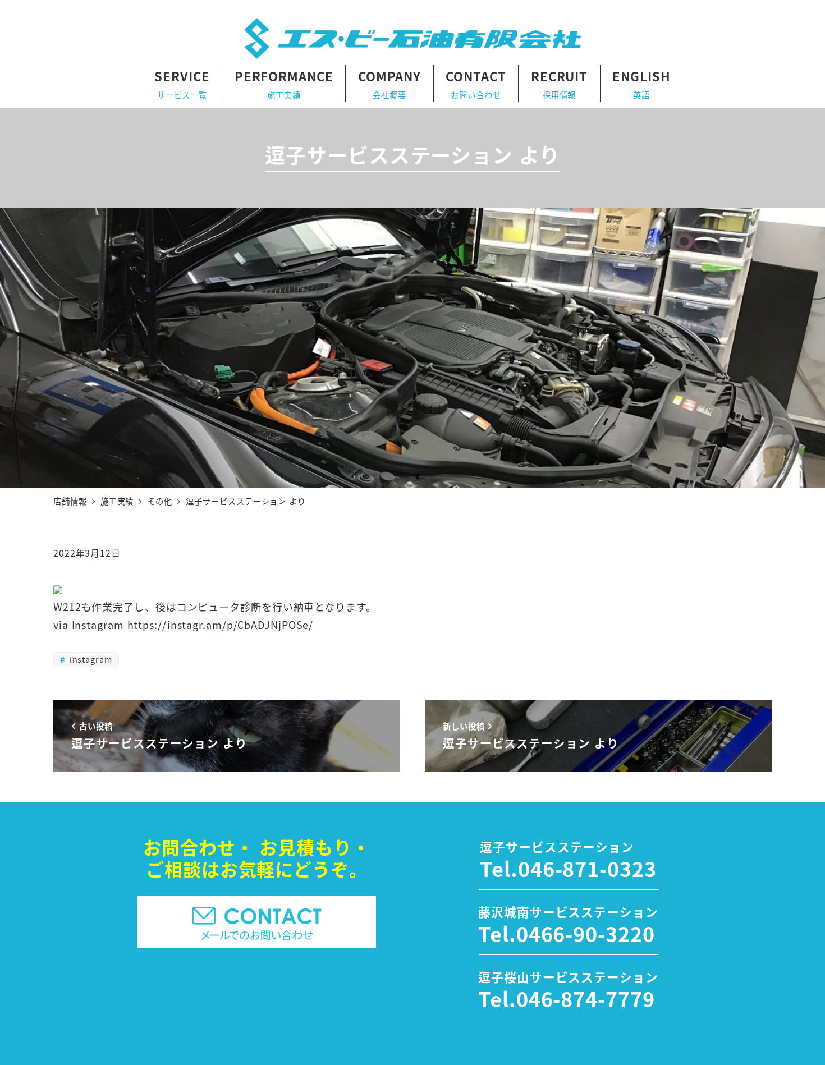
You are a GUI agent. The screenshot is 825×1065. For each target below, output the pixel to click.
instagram (89, 659)
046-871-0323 (587, 868)
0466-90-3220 (585, 933)
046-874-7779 (585, 998)
